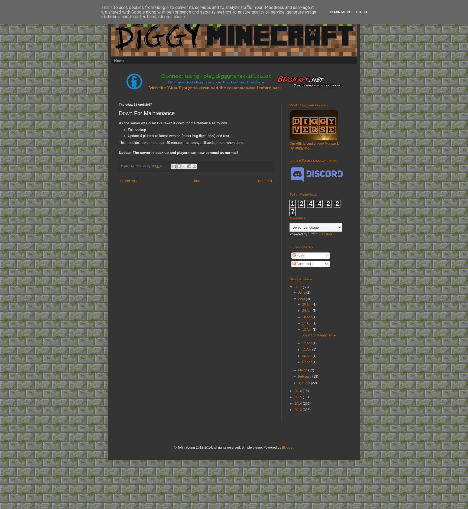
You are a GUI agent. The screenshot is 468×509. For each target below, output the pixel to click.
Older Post (264, 181)
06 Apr (307, 356)
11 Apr (307, 350)
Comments (304, 264)
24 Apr (307, 311)
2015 (298, 397)
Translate (326, 234)
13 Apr (307, 330)
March (303, 370)
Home (119, 61)
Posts (300, 255)
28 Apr (307, 304)
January (304, 383)
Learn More (340, 12)
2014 (298, 404)
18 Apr (307, 317)
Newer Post (128, 181)
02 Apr (307, 362)
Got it (362, 12)
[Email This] (174, 166)
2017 (298, 287)
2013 (298, 410)
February (305, 376)
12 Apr (307, 343)
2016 (298, 391)
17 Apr (307, 323)
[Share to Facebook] (189, 166)
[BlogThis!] (179, 166)
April (302, 299)
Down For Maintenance (318, 335)
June (302, 292)
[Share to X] (184, 166)
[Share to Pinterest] (194, 166)
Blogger (287, 447)
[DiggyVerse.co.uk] (314, 139)
